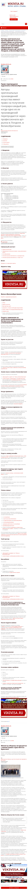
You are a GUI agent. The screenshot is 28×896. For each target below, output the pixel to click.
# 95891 (11, 78)
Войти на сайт (12, 15)
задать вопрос (13, 19)
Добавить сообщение (14, 887)
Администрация (13, 17)
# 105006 (12, 740)
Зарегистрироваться (14, 16)
